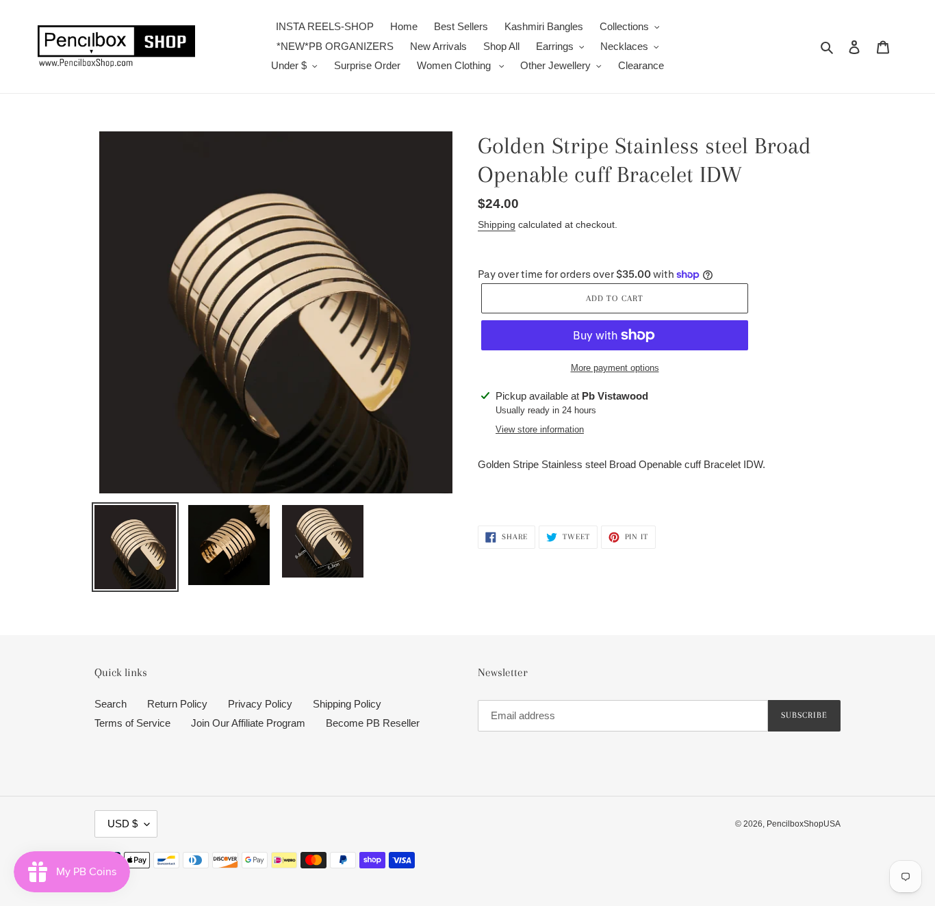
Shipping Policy (347, 704)
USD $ (122, 823)
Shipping (496, 224)
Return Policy (177, 704)
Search (110, 704)
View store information (540, 429)
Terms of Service (132, 723)
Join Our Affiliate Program (248, 723)
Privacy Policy (260, 704)
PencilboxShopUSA (804, 824)
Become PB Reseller (373, 723)
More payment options (615, 368)
